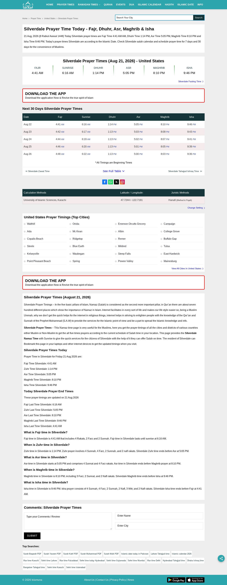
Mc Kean (77, 231)
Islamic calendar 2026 (181, 554)
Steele (30, 246)
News (131, 580)
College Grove (172, 231)
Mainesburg (170, 261)
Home (49, 4)
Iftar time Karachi (31, 560)
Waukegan (78, 253)
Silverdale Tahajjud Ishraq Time (183, 171)
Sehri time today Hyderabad (92, 560)
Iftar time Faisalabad (68, 560)
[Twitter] (116, 181)
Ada (29, 231)
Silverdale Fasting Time (189, 81)
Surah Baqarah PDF (32, 554)
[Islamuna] (28, 4)
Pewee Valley (125, 261)
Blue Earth (78, 246)
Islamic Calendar (149, 4)
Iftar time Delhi (153, 560)
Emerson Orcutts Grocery (132, 223)
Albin (121, 231)
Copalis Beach (35, 238)
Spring (76, 261)
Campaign (169, 223)
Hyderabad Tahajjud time (174, 560)
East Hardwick (172, 253)
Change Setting (195, 207)
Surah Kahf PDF (70, 554)
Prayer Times (65, 4)
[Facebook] (104, 181)
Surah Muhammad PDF (90, 554)
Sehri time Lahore (49, 560)
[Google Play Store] (159, 95)
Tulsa (167, 246)
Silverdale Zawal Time (39, 171)
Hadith (169, 4)
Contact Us (102, 580)
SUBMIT (32, 535)
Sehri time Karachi (55, 567)
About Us (89, 580)
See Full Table (112, 171)
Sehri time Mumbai (136, 560)
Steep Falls (124, 253)
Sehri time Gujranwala (116, 560)
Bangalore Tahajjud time (34, 567)
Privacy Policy (118, 580)
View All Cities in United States (186, 268)
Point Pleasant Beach (39, 261)
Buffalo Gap (170, 238)
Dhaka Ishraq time (195, 560)
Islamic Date (185, 4)
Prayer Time (36, 18)
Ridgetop (78, 238)
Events (120, 4)
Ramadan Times (88, 4)
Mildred (122, 246)
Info (200, 4)
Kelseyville (33, 253)
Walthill (31, 223)
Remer (122, 238)
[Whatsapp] (110, 181)
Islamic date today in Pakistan (134, 554)
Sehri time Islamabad (75, 567)
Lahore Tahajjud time (160, 554)
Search (198, 17)
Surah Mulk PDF (111, 554)
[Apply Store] (188, 95)
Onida (76, 223)
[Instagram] (122, 181)
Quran (108, 4)
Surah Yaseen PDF (52, 554)
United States (49, 18)
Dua (131, 4)
